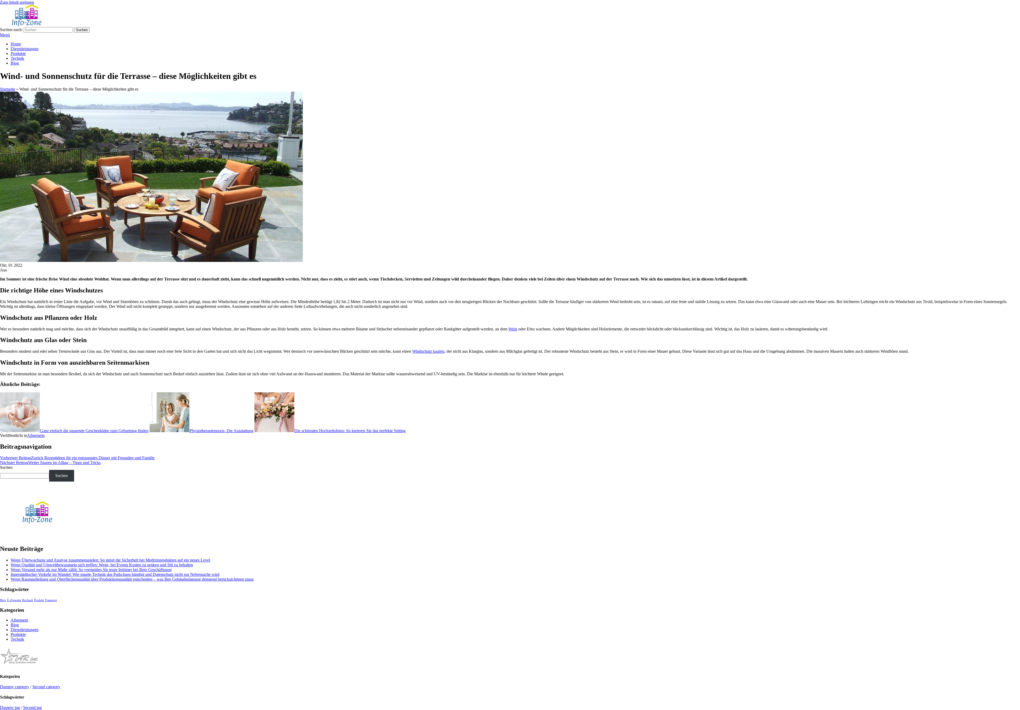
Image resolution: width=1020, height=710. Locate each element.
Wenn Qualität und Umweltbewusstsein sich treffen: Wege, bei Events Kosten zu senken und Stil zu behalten (102, 565)
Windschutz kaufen (428, 351)
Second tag (32, 707)
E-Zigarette (14, 600)
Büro (3, 600)
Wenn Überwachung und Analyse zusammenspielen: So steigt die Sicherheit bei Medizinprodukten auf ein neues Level (110, 560)
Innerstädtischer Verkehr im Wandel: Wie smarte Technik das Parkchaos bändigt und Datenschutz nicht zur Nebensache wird (115, 574)
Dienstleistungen (25, 48)
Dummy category (14, 687)
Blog (15, 63)
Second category (46, 687)
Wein (512, 329)
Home (16, 44)
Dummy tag (10, 707)
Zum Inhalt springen (17, 2)
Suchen (6, 467)
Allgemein (36, 435)
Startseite (7, 89)
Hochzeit (27, 600)
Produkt (39, 600)
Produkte (18, 53)
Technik (17, 58)
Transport (51, 600)
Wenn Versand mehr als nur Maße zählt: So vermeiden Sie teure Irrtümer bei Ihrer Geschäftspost (91, 569)
